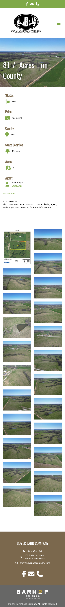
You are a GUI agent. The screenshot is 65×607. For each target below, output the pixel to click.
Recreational (9, 193)
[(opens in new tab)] (32, 594)
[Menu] (59, 23)
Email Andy (16, 185)
